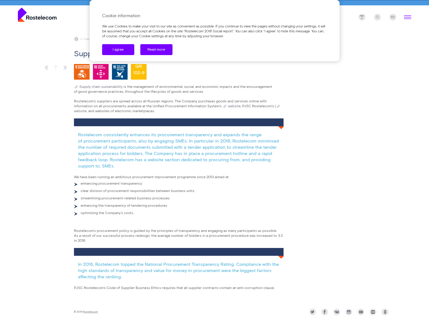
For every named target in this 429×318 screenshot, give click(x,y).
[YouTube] (361, 312)
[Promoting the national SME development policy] (65, 67)
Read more (156, 49)
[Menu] (407, 17)
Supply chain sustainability (101, 87)
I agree (118, 49)
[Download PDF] (362, 17)
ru (393, 17)
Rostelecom (90, 312)
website (234, 106)
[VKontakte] (336, 312)
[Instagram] (348, 312)
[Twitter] (312, 312)
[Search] (377, 17)
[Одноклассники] (385, 312)
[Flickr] (373, 312)
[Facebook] (324, 312)
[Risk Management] (46, 67)
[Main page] (37, 15)
